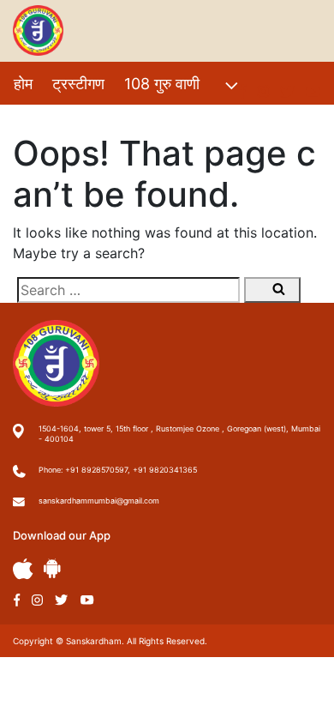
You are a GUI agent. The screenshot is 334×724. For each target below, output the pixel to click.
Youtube (87, 600)
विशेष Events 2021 (75, 121)
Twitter (61, 600)
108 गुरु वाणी (162, 84)
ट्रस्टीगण (78, 84)
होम (23, 84)
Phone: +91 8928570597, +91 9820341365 (118, 469)
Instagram (37, 600)
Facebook (17, 600)
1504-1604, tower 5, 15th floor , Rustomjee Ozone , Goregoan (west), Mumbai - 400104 (179, 433)
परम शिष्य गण (240, 121)
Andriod (52, 568)
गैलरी (170, 121)
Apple (23, 569)
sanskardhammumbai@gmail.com (99, 500)
